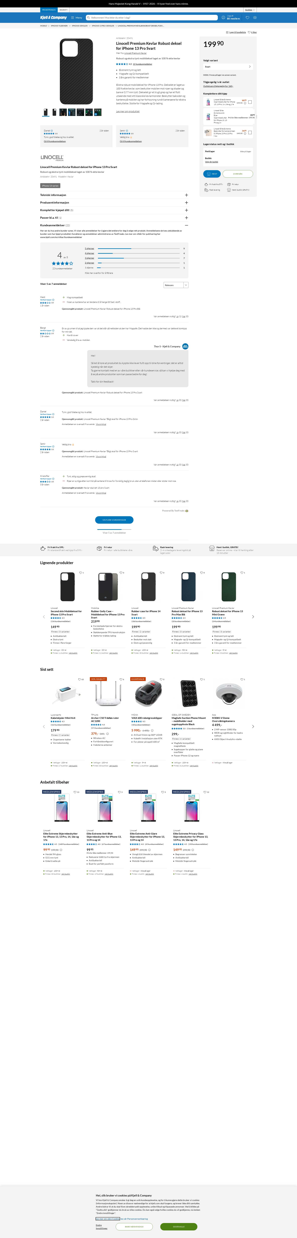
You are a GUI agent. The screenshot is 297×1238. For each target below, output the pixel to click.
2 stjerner (89, 262)
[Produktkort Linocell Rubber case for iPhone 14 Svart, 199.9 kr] (148, 587)
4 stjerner (89, 253)
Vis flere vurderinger (114, 520)
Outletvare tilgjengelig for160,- (218, 86)
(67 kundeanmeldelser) (111, 844)
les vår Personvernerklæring (134, 1218)
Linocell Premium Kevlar (135, 53)
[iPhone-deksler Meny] (89, 25)
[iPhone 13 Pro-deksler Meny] (116, 25)
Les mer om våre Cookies (108, 1218)
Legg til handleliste (237, 32)
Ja (177, 316)
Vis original (101, 424)
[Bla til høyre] (253, 616)
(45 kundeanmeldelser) (154, 844)
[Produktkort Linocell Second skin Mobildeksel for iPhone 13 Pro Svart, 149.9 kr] (68, 587)
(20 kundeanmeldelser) (181, 621)
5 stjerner (89, 248)
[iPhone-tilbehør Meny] (69, 25)
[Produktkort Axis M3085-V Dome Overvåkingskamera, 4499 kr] (229, 693)
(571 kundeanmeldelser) (101, 728)
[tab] (49, 9)
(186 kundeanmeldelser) (141, 621)
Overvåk (237, 174)
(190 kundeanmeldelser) (198, 844)
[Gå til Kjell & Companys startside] (54, 17)
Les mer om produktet (128, 111)
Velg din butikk (211, 161)
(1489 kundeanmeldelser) (68, 844)
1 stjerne (89, 267)
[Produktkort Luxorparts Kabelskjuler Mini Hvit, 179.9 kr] (68, 693)
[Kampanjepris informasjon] (245, 103)
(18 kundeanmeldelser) (140, 725)
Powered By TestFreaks (173, 510)
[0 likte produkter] (247, 17)
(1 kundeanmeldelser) (195, 728)
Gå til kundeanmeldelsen (55, 141)
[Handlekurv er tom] (255, 17)
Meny (79, 17)
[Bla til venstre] (44, 616)
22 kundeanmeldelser (142, 64)
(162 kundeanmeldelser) (61, 725)
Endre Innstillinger (102, 1227)
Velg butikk (73, 653)
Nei (183, 316)
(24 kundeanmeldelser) (221, 621)
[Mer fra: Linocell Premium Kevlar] (52, 159)
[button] (46, 113)
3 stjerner (89, 258)
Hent (214, 174)
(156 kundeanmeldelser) (61, 621)
